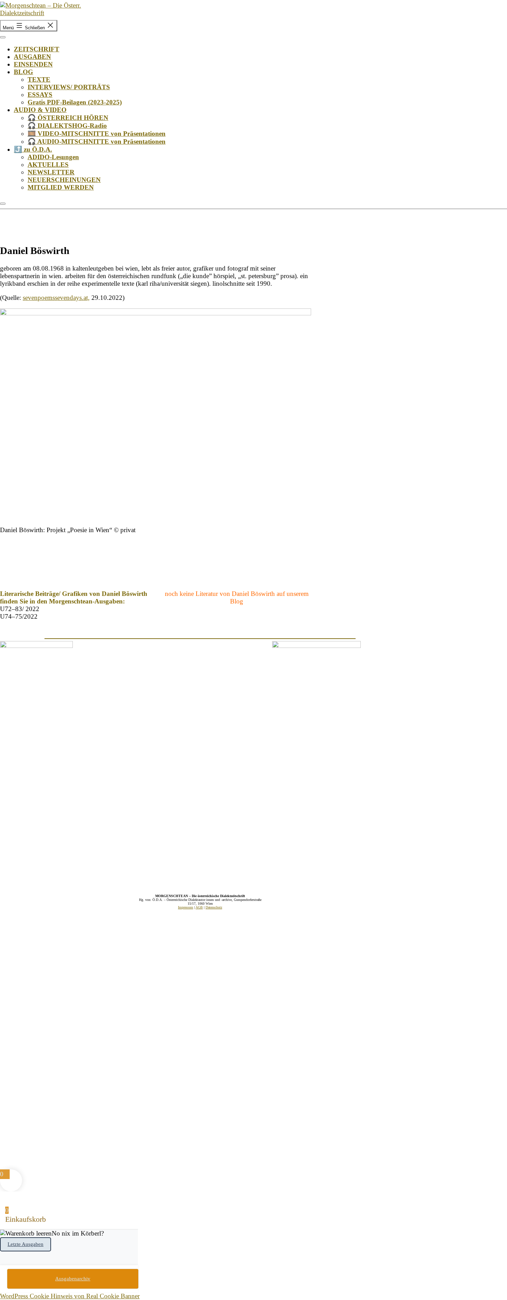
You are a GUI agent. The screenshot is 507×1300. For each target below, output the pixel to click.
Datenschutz (214, 907)
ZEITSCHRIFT (36, 49)
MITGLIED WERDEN (61, 187)
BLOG (23, 71)
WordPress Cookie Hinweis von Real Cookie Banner (70, 1296)
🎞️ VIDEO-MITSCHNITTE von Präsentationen (97, 133)
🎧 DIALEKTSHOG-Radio (67, 125)
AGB (199, 907)
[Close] (3, 204)
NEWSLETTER (51, 172)
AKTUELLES (48, 164)
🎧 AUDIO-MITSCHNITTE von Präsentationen (97, 141)
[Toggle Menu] (3, 37)
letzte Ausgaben (25, 1244)
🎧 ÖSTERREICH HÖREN (68, 117)
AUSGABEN (32, 56)
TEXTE (39, 79)
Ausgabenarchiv (72, 1278)
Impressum (185, 907)
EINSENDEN (33, 64)
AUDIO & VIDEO (40, 109)
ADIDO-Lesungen (53, 157)
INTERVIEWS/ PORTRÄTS (69, 87)
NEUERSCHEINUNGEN (64, 179)
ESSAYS (40, 94)
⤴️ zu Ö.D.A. (33, 149)
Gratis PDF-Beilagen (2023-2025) (75, 102)
